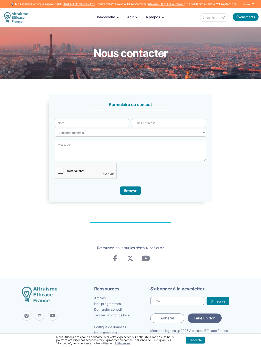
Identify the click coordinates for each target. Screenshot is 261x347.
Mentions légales (163, 331)
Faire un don (205, 318)
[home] (17, 17)
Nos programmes (107, 304)
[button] (108, 17)
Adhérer (167, 318)
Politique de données (110, 327)
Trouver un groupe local (112, 315)
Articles (100, 298)
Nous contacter (105, 333)
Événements (245, 17)
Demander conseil (108, 309)
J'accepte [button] (195, 340)
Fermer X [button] (248, 4)
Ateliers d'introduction (79, 4)
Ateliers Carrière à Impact (166, 4)
